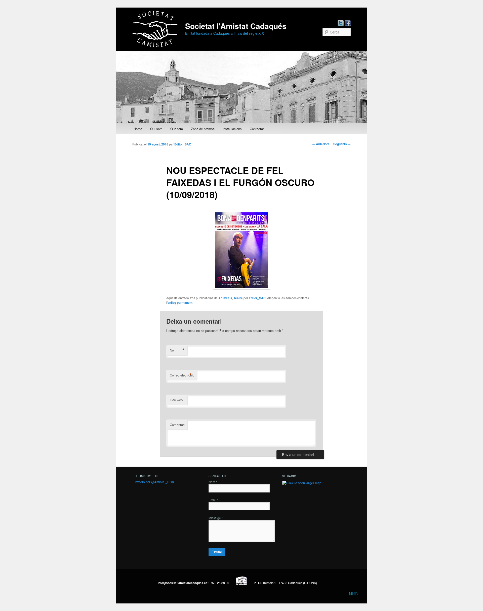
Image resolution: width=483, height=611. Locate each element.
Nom (177, 350)
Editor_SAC (182, 144)
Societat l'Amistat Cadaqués (236, 25)
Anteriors (321, 144)
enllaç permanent (180, 302)
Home (138, 128)
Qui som (156, 128)
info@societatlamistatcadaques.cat (183, 583)
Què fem (176, 128)
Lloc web (176, 399)
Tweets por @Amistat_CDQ (154, 482)
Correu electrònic (182, 375)
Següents (342, 144)
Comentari (177, 424)
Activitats (225, 298)
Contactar (257, 128)
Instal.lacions (232, 128)
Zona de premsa (203, 128)
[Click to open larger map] (301, 483)
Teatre (238, 298)
